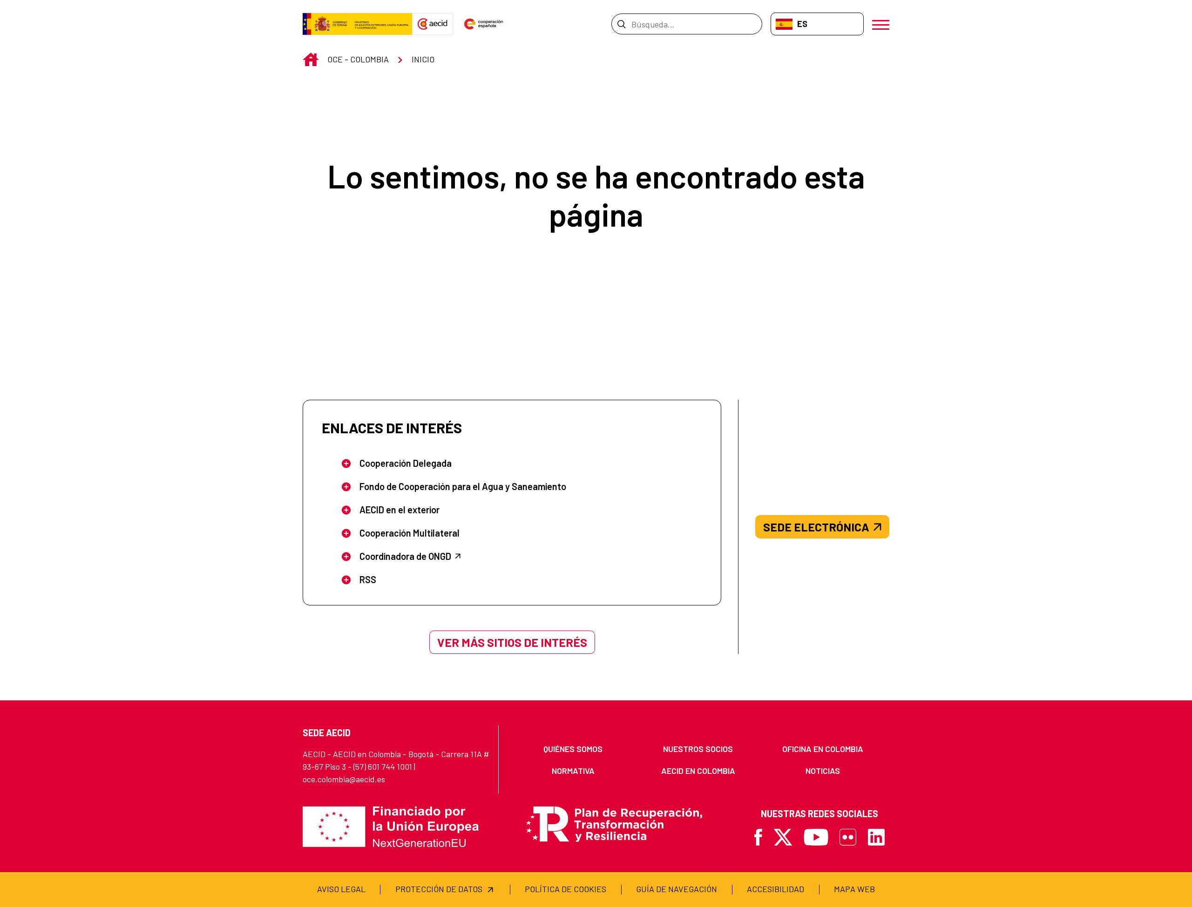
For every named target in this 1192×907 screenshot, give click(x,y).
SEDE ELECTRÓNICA (816, 527)
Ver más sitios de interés (512, 642)
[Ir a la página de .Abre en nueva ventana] (357, 24)
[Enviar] (621, 23)
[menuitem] (573, 749)
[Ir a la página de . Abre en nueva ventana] (432, 24)
